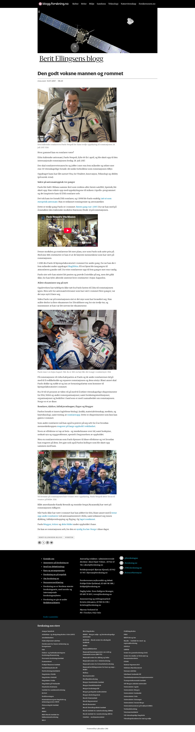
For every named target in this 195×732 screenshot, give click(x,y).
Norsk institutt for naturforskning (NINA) (98, 711)
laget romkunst (87, 519)
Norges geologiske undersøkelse (95, 692)
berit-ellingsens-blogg (50, 537)
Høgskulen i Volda (48, 680)
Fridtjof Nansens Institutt (51, 664)
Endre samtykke (50, 617)
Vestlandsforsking (130, 709)
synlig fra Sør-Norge (86, 529)
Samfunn (101, 4)
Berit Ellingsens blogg (71, 59)
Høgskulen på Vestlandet (51, 684)
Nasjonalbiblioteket (90, 649)
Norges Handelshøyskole (92, 685)
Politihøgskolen (130, 631)
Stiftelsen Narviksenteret (133, 668)
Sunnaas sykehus (130, 671)
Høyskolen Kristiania (49, 687)
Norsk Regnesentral (90, 701)
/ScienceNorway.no (133, 573)
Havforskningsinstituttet (51, 671)
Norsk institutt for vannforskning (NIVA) (97, 714)
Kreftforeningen (48, 696)
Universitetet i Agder (131, 687)
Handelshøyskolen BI (49, 668)
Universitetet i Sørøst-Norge (134, 703)
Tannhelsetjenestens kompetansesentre (138, 677)
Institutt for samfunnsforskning (53, 690)
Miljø (91, 4)
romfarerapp (73, 415)
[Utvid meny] (39, 12)
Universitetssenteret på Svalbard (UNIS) (138, 706)
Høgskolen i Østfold (49, 677)
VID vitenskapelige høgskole (134, 715)
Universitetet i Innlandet (132, 693)
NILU (44, 720)
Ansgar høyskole (48, 631)
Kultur (75, 4)
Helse (84, 4)
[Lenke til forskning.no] (52, 2)
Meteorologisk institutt (50, 705)
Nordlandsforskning (90, 679)
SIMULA (127, 646)
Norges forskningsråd (91, 688)
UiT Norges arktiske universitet (135, 684)
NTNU (85, 645)
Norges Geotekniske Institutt (93, 682)
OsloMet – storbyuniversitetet (93, 717)
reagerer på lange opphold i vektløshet (76, 426)
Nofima (85, 673)
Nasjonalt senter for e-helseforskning (96, 661)
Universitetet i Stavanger (133, 699)
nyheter (69, 537)
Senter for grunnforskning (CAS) (136, 653)
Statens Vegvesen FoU (132, 664)
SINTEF (126, 649)
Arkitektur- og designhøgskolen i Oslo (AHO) (58, 634)
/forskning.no (130, 563)
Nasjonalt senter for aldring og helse (96, 657)
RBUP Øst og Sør (130, 637)
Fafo (43, 649)
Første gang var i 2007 (86, 207)
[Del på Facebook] (39, 542)
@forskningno (131, 558)
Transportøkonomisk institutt (135, 680)
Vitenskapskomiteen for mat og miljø (137, 718)
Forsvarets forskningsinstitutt (53, 658)
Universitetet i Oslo (131, 696)
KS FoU (44, 693)
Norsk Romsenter (89, 704)
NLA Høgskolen (88, 631)
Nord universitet (88, 676)
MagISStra (73, 266)
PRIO (126, 634)
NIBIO (44, 711)
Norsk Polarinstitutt (90, 698)
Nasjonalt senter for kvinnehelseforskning (98, 664)
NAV (43, 708)
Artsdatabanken (47, 637)
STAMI (126, 661)
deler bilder (67, 524)
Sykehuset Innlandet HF (132, 674)
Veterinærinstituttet (131, 712)
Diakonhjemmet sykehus (51, 641)
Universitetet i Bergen (132, 690)
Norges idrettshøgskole (91, 695)
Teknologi (113, 4)
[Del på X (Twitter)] (43, 542)
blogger (47, 524)
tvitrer (55, 524)
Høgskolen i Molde (49, 674)
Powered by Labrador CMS (97, 729)
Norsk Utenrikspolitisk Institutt (94, 707)
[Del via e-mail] (51, 542)
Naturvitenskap (128, 4)
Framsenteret (47, 661)
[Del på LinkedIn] (47, 542)
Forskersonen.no (147, 4)
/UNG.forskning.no (133, 568)
